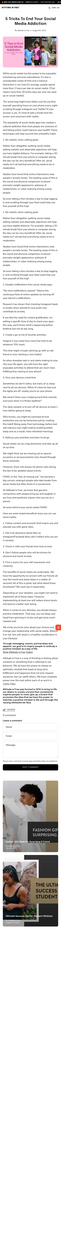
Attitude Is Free (11, 8)
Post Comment (30, 767)
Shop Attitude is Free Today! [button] (18, 652)
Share (11, 709)
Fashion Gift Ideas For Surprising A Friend (28, 842)
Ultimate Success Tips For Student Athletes (29, 916)
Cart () (55, 7)
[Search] (49, 8)
